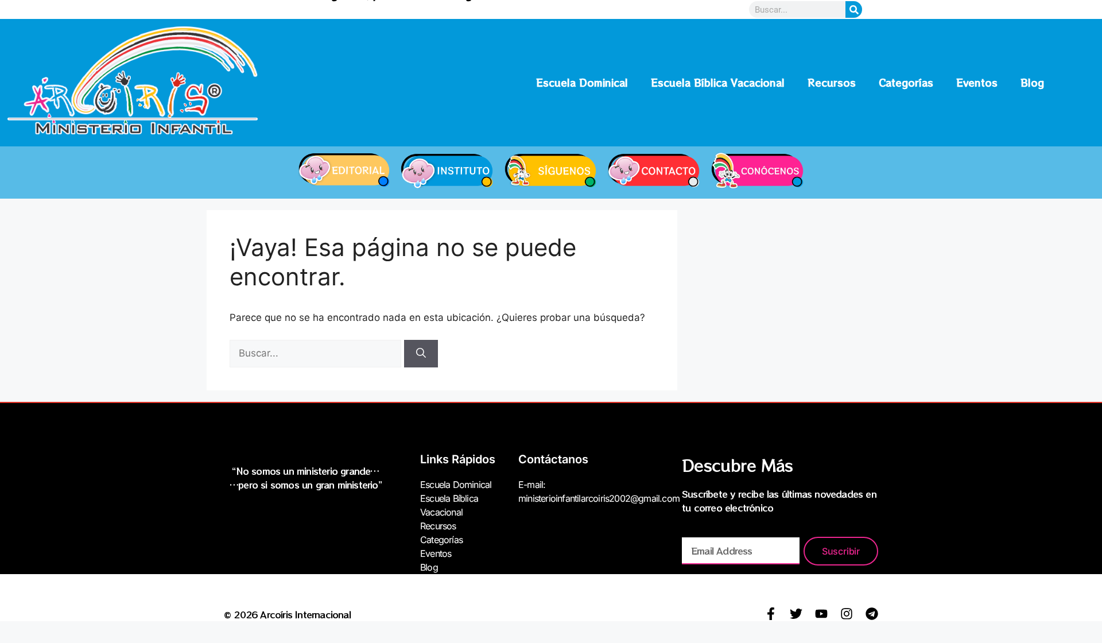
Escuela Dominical (582, 82)
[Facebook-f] (771, 613)
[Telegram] (872, 613)
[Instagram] (846, 613)
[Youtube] (821, 613)
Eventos (977, 82)
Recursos (832, 82)
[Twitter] (796, 613)
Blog (1032, 82)
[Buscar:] (317, 353)
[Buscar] (421, 353)
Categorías (906, 82)
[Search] (853, 9)
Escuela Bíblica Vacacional (718, 82)
